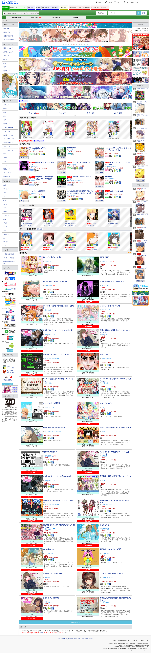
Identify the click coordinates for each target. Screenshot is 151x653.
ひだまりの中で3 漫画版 (37, 191)
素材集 (12, 7)
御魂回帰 (33, 180)
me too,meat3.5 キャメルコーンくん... (56, 281)
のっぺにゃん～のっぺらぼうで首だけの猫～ (115, 427)
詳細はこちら (140, 180)
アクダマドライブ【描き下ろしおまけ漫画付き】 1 (48, 225)
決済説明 (10, 350)
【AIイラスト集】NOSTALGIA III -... (112, 573)
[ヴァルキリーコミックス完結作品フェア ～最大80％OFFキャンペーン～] (75, 78)
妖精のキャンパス (111, 166)
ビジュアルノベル (8, 139)
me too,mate (109, 152)
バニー (5, 219)
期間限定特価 (36, 17)
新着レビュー (7, 32)
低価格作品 (6, 176)
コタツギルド (34, 166)
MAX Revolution (72, 164)
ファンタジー (7, 189)
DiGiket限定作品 (16, 17)
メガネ (5, 245)
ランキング (23, 13)
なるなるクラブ (35, 193)
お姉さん (6, 234)
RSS (129, 253)
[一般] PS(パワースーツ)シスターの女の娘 (58, 330)
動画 (4, 116)
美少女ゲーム (95, 7)
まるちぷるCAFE (106, 504)
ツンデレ (6, 242)
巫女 (4, 230)
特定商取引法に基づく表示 (76, 639)
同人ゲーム (6, 71)
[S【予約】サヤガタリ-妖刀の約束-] (75, 92)
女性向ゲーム (46, 7)
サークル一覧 (56, 17)
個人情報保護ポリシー (9, 262)
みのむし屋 (34, 150)
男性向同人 (72, 7)
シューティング (8, 146)
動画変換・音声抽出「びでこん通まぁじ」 (58, 354)
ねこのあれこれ (48, 549)
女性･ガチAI (55, 7)
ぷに (4, 192)
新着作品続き (75, 622)
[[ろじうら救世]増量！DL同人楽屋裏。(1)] (75, 35)
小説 (4, 63)
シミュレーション (8, 142)
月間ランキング (8, 52)
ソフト (18, 7)
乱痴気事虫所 (105, 529)
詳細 (143, 13)
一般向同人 (5, 7)
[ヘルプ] (115, 1)
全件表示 (39, 229)
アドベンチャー (8, 127)
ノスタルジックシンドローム (53, 431)
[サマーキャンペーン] (75, 64)
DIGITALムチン (105, 553)
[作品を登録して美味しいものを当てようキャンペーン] (140, 41)
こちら (42, 633)
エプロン (6, 215)
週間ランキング (8, 48)
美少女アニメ (105, 7)
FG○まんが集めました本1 (37, 148)
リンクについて (62, 639)
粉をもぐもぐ (104, 525)
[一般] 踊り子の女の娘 (51, 598)
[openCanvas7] (140, 79)
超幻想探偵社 (49, 456)
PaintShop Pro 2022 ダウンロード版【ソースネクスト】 (70, 225)
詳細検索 (75, 17)
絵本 (4, 200)
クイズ (5, 158)
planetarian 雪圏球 (113, 223)
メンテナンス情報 (8, 258)
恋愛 (4, 185)
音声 (4, 67)
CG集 (5, 59)
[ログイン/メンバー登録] (124, 1)
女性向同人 (31, 7)
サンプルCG (24, 157)
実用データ (6, 169)
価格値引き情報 (8, 36)
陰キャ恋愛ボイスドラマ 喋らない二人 (113, 281)
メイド (5, 223)
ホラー (5, 208)
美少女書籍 (86, 7)
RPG (4, 154)
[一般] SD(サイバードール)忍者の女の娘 (57, 476)
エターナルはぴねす (116, 191)
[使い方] (96, 1)
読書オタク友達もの (50, 452)
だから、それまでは (142, 128)
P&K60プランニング (107, 577)
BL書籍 (38, 7)
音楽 (4, 161)
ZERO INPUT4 (71, 148)
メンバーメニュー (12, 13)
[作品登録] (106, 1)
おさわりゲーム (8, 135)
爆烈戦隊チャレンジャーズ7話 (110, 549)
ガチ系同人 (64, 7)
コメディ (6, 204)
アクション (6, 131)
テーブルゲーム (8, 150)
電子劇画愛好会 (110, 178)
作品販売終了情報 (8, 254)
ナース (5, 227)
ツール (5, 165)
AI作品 (79, 7)
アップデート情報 (8, 39)
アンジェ (108, 193)
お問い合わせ (89, 639)
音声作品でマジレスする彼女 (53, 573)
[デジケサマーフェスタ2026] (75, 51)
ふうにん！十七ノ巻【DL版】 (82, 162)
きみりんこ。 (72, 195)
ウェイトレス (7, 211)
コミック (23, 7)
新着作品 (6, 28)
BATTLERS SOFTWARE (75, 180)
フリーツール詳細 (7, 384)
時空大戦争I (108, 177)
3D (4, 196)
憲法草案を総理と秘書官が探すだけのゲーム (115, 476)
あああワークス (72, 150)
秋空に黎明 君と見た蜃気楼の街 (54, 427)
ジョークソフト (8, 173)
